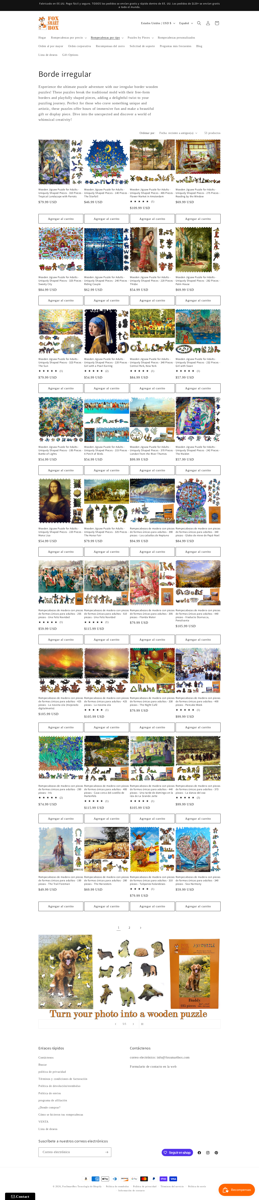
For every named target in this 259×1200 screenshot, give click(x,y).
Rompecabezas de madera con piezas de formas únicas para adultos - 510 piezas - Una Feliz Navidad (106, 614)
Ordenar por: (147, 133)
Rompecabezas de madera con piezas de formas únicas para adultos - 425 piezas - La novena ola (106, 701)
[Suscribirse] (106, 1152)
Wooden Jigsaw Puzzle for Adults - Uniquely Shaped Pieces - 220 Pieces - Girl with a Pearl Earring (106, 362)
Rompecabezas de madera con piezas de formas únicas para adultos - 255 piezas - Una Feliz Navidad (60, 614)
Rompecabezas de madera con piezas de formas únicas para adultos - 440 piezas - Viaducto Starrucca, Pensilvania (198, 615)
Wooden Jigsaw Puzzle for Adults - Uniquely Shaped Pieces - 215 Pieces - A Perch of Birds (106, 450)
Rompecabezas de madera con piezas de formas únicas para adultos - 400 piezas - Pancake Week (198, 701)
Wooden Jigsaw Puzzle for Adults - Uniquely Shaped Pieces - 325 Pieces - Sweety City (60, 281)
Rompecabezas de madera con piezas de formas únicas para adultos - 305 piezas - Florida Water (152, 614)
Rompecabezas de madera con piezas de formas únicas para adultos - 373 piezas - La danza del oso (198, 789)
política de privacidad (52, 1071)
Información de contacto (131, 1190)
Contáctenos (46, 1057)
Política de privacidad (144, 1186)
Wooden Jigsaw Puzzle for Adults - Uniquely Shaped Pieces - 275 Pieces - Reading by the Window (198, 193)
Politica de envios (49, 1093)
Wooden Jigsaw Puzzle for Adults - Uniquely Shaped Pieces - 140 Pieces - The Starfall (106, 193)
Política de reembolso (117, 1186)
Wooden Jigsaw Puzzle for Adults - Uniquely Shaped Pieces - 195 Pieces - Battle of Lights (60, 450)
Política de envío (197, 1186)
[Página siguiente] (140, 927)
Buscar (42, 1064)
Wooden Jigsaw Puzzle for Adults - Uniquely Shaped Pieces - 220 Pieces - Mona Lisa (60, 532)
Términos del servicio (172, 1186)
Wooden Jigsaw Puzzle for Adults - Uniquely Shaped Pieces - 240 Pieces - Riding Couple (106, 281)
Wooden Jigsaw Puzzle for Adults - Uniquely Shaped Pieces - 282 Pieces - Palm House (198, 281)
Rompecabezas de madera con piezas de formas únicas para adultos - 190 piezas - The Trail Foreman (60, 880)
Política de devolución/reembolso (59, 1086)
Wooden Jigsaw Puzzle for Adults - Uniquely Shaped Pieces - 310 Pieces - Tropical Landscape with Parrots (60, 193)
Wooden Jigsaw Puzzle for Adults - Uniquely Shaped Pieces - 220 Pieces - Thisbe (152, 281)
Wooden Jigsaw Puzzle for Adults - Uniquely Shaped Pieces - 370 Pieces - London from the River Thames (152, 450)
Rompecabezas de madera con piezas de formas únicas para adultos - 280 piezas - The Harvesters (106, 880)
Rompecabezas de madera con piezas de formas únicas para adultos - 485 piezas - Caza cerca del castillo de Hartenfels (106, 791)
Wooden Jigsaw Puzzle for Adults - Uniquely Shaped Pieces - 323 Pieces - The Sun (60, 362)
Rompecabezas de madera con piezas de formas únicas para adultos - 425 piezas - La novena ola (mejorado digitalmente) (60, 703)
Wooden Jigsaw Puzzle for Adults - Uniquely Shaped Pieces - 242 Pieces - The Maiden (198, 450)
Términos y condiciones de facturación (62, 1078)
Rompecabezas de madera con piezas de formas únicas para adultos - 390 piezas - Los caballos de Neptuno (152, 532)
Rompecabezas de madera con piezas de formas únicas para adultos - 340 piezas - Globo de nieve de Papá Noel (198, 532)
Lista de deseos (47, 1129)
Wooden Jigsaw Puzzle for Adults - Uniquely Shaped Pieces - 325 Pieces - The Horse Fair (106, 532)
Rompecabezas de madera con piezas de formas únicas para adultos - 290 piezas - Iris (60, 789)
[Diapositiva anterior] (115, 1024)
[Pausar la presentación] (143, 1024)
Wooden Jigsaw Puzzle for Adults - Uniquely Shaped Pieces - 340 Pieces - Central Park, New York (152, 362)
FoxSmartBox (69, 1186)
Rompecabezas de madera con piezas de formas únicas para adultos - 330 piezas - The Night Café (152, 701)
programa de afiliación (52, 1100)
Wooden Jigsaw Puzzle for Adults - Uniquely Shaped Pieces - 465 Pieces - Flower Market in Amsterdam (152, 193)
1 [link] (119, 927)
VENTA (43, 1121)
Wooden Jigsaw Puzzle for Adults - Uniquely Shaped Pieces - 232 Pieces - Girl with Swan (198, 362)
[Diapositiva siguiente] (133, 1024)
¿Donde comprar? (49, 1107)
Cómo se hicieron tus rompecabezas (60, 1114)
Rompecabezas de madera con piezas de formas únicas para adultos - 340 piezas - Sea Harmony (198, 880)
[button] (68, 37)
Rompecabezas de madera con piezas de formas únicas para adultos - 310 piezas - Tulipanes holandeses (152, 880)
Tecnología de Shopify (89, 1186)
